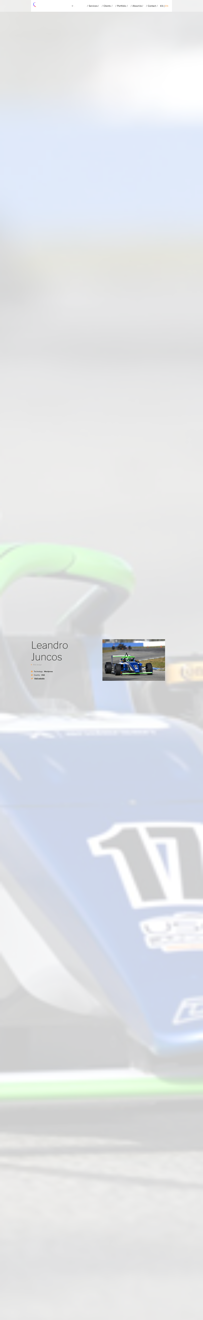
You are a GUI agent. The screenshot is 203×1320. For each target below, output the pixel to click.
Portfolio (121, 6)
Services (93, 6)
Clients (107, 6)
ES (161, 6)
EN (166, 6)
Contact (152, 6)
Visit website (39, 678)
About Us (137, 6)
